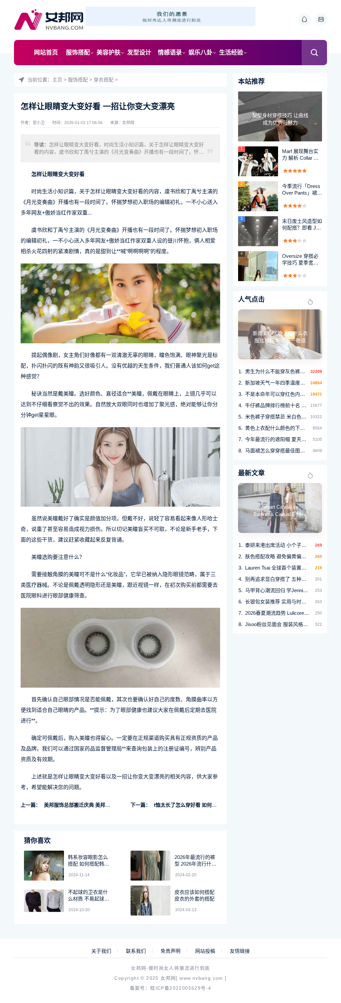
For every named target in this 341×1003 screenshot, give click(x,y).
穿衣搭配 (104, 80)
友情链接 (240, 951)
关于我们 (101, 951)
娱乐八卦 (200, 52)
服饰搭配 (78, 52)
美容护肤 (109, 52)
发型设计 (139, 52)
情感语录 (170, 52)
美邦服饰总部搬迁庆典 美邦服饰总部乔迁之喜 (94, 805)
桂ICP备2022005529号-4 (180, 988)
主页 (57, 80)
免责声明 (170, 951)
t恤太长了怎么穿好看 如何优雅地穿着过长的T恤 (207, 805)
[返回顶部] (320, 895)
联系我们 (136, 951)
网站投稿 (205, 951)
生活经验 (231, 52)
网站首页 (46, 52)
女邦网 (128, 122)
